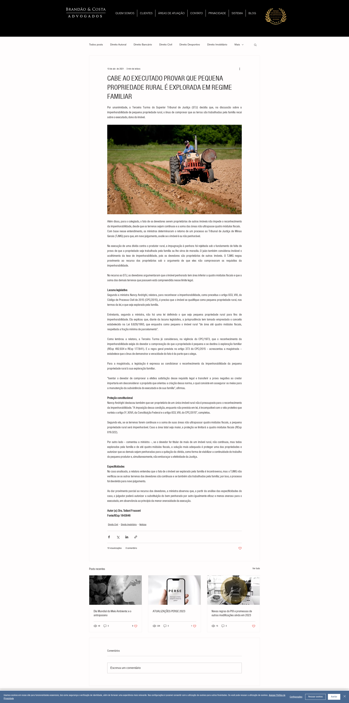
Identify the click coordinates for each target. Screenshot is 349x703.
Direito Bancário (143, 44)
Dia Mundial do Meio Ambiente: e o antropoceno (112, 613)
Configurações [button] (296, 697)
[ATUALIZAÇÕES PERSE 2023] (174, 590)
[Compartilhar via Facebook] (109, 537)
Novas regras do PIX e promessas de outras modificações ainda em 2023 (232, 613)
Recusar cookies (315, 696)
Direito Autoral (118, 44)
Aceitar (334, 696)
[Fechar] (344, 697)
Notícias (142, 524)
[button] (255, 44)
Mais (237, 44)
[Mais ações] (239, 69)
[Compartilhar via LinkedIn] (127, 537)
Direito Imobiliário (217, 44)
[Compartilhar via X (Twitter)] (118, 537)
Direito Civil (165, 44)
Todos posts (96, 44)
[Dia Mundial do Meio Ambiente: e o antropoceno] (115, 590)
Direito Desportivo (189, 44)
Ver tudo (256, 568)
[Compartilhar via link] (135, 537)
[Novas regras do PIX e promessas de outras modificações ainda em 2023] (233, 590)
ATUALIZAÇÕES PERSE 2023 (169, 611)
